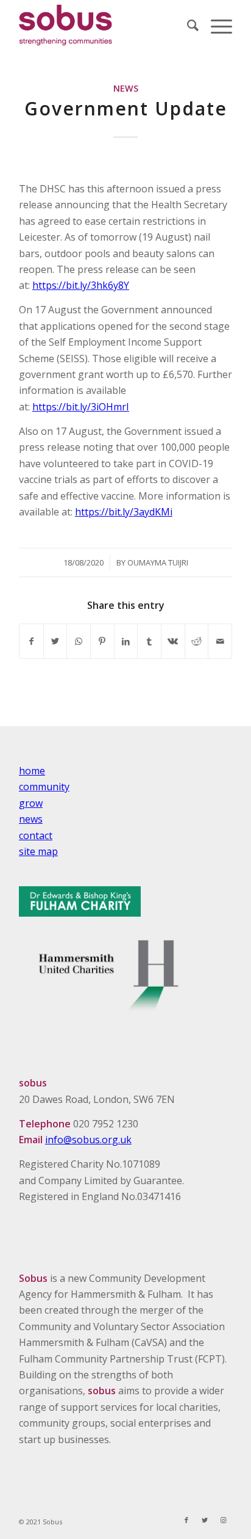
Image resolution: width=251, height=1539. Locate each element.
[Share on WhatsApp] (78, 641)
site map (38, 851)
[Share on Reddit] (196, 641)
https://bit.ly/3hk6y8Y (80, 285)
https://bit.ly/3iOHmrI (80, 406)
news (31, 819)
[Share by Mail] (220, 641)
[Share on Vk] (173, 641)
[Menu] (215, 25)
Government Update (125, 108)
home (32, 770)
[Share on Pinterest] (102, 641)
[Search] (187, 25)
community (44, 786)
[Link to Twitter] (205, 1520)
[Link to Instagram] (223, 1520)
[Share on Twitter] (55, 641)
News (125, 88)
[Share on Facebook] (31, 641)
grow (31, 803)
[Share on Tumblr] (149, 641)
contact (35, 835)
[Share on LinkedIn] (126, 641)
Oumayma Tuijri (157, 562)
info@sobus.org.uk (88, 1139)
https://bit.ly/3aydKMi (123, 511)
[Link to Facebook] (186, 1520)
